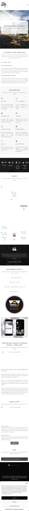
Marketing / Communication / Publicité (14, 286)
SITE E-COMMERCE (20, 101)
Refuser (14, 502)
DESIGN (3, 144)
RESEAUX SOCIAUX (6, 129)
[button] (27, 483)
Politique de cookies (8, 509)
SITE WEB (3, 101)
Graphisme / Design (14, 282)
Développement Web (16, 277)
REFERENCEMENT (20, 129)
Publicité (18, 116)
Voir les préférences (14, 506)
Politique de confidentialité (18, 509)
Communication (5, 116)
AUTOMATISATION (20, 144)
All (8, 277)
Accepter (14, 498)
